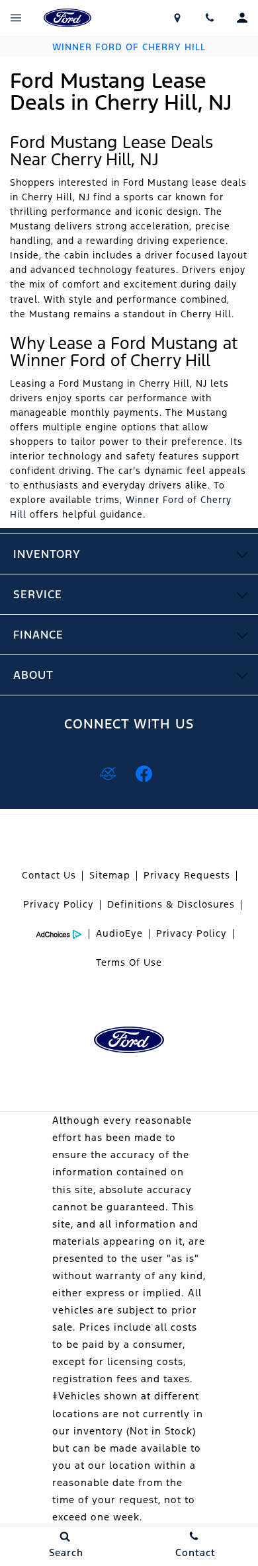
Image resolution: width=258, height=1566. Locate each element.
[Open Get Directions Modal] (177, 18)
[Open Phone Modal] (210, 18)
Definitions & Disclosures (171, 904)
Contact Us (49, 875)
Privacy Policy (58, 904)
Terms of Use (129, 962)
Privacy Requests (187, 875)
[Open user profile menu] (242, 17)
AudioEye (119, 933)
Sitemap (109, 875)
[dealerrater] (107, 773)
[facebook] (143, 773)
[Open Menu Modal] (16, 18)
